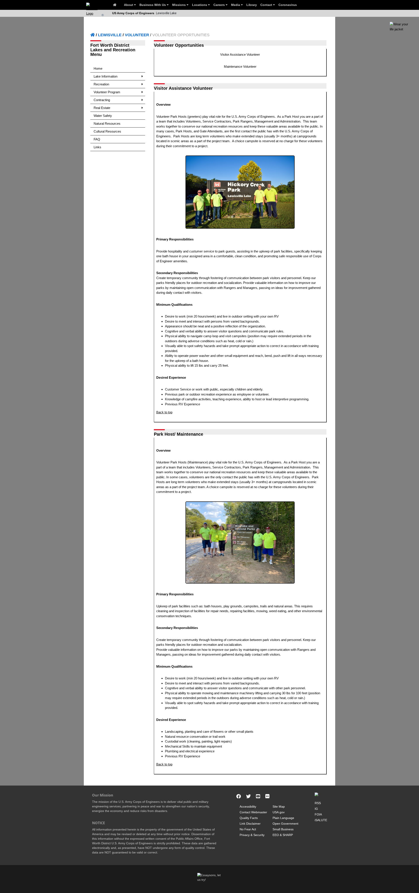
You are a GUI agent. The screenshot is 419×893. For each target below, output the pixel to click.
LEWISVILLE (110, 35)
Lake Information (105, 76)
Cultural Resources (107, 131)
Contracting (102, 100)
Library (251, 5)
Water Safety (103, 115)
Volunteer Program (107, 92)
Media (236, 5)
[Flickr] (267, 796)
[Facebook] (238, 796)
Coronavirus (287, 5)
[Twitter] (248, 796)
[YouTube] (258, 796)
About (129, 5)
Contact (266, 5)
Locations (200, 5)
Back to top (164, 412)
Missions (179, 5)
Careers (219, 5)
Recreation (101, 84)
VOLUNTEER (137, 35)
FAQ (97, 139)
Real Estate (102, 108)
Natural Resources (107, 123)
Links (97, 147)
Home (98, 68)
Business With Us (153, 5)
